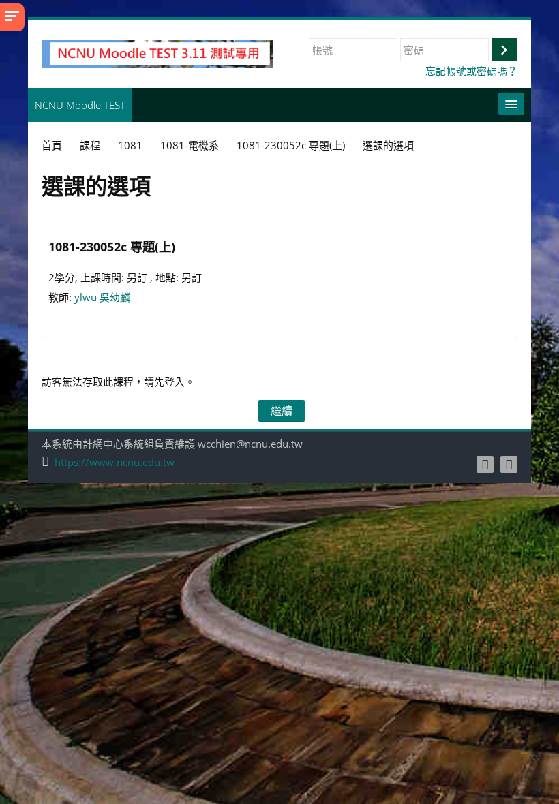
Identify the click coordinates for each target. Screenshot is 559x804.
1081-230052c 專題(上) (111, 246)
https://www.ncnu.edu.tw (115, 462)
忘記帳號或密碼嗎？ (471, 71)
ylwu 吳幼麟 (102, 297)
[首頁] (157, 52)
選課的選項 (388, 145)
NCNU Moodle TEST (80, 105)
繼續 (281, 410)
